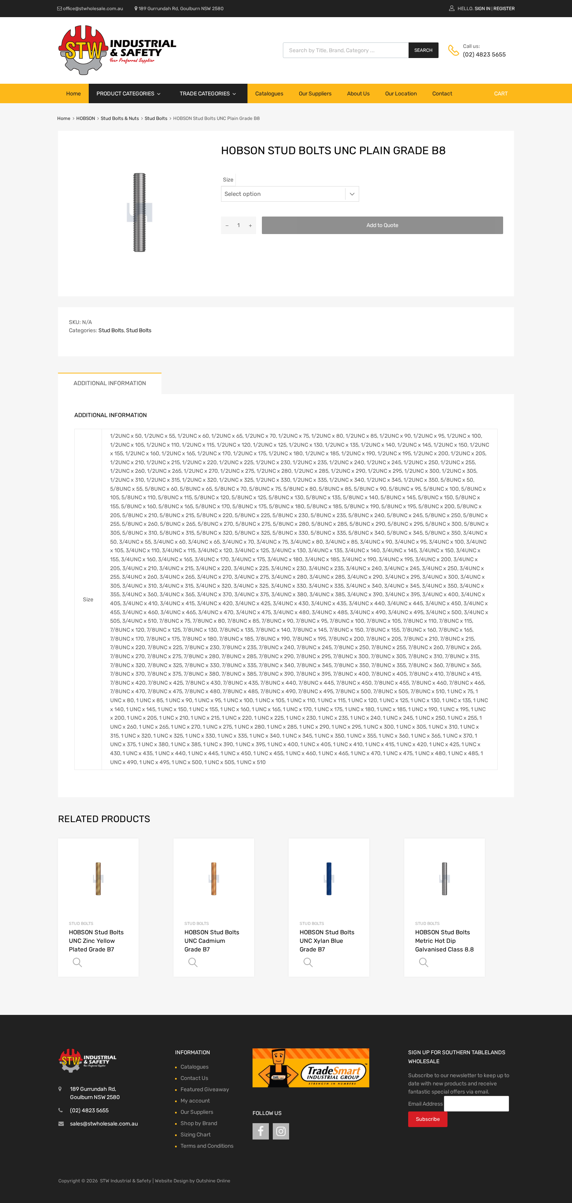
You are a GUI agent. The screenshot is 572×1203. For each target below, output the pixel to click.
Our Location (401, 93)
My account (195, 1100)
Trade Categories (205, 93)
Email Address (425, 1104)
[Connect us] (261, 1131)
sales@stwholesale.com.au (104, 1123)
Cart (501, 93)
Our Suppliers (315, 93)
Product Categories (125, 93)
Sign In (482, 8)
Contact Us (194, 1078)
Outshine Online (213, 1181)
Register (504, 8)
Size (228, 179)
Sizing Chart (196, 1134)
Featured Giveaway (205, 1089)
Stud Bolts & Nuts (120, 118)
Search (423, 50)
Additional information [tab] (110, 383)
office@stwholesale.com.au (93, 8)
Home (73, 93)
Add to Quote (382, 225)
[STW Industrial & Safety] (117, 73)
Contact (442, 93)
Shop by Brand (199, 1123)
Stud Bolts (156, 118)
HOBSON (85, 118)
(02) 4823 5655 (482, 54)
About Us (358, 93)
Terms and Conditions (207, 1146)
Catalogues (269, 93)
